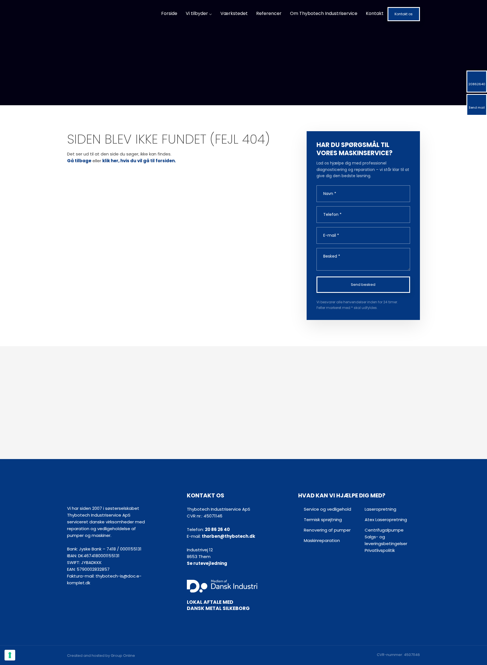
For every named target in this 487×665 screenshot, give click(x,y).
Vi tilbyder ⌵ (199, 13)
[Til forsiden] (108, 14)
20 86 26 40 (217, 529)
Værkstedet (234, 13)
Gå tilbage (79, 161)
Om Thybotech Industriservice (323, 13)
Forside (169, 13)
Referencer (269, 13)
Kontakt (375, 13)
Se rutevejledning (207, 563)
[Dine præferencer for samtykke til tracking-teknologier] (10, 655)
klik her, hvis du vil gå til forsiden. (139, 161)
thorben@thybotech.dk (228, 536)
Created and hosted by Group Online (101, 655)
